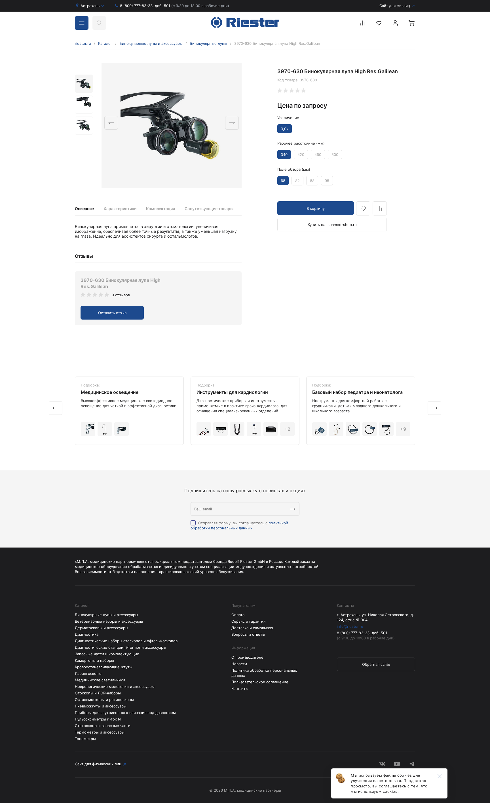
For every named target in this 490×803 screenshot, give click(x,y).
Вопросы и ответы (248, 634)
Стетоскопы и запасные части (102, 725)
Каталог (105, 43)
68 (283, 180)
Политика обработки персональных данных (264, 673)
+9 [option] (403, 429)
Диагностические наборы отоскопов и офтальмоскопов (126, 641)
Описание (84, 208)
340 (284, 154)
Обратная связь (376, 664)
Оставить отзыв (112, 312)
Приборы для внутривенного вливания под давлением (125, 712)
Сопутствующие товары (209, 208)
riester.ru (83, 43)
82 (297, 180)
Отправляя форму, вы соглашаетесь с (239, 525)
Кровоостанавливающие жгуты (103, 667)
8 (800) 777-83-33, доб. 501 (174, 5)
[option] (172, 125)
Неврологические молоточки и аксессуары (115, 686)
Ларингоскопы (88, 673)
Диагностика (86, 634)
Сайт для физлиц (394, 5)
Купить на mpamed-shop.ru (332, 224)
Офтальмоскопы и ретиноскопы (104, 699)
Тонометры (85, 738)
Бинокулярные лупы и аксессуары (151, 43)
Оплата (237, 614)
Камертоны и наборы (94, 660)
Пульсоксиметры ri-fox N (98, 719)
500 (334, 154)
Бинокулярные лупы (208, 43)
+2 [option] (287, 429)
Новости (239, 664)
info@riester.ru (350, 626)
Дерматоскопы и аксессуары (101, 628)
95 (327, 180)
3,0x (284, 128)
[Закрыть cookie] (439, 776)
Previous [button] (111, 123)
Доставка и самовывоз (252, 628)
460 (317, 154)
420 (300, 154)
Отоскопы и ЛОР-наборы (98, 693)
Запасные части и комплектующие (107, 654)
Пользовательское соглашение (259, 682)
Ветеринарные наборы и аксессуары (109, 621)
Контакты (239, 688)
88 (312, 180)
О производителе (247, 657)
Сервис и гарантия (248, 621)
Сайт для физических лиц (98, 764)
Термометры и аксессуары (99, 732)
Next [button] (232, 123)
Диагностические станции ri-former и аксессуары (120, 647)
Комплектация (160, 208)
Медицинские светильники (100, 680)
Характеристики (120, 208)
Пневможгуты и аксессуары (100, 706)
